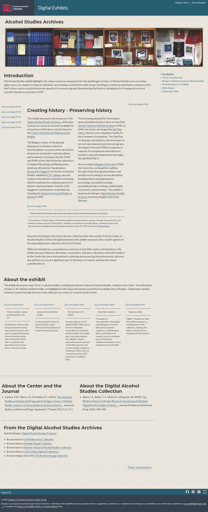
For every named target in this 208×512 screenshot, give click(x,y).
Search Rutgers (199, 2)
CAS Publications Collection (38, 439)
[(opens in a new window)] (187, 491)
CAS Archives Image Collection (51, 455)
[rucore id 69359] (138, 304)
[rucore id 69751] (13, 106)
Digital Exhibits (53, 7)
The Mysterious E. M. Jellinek (175, 84)
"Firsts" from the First (139, 467)
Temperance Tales (170, 91)
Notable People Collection (38, 443)
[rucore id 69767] (13, 127)
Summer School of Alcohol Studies (96, 125)
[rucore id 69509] (47, 304)
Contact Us (6, 492)
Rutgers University (105, 164)
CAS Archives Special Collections (41, 451)
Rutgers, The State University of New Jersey (27, 499)
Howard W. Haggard (38, 171)
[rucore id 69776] (13, 122)
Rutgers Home (181, 2)
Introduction (168, 74)
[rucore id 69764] (13, 112)
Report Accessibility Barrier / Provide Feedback (38, 506)
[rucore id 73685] (108, 304)
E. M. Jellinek (54, 175)
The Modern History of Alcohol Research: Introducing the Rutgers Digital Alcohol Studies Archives (115, 401)
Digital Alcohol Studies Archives (44, 122)
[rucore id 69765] (141, 104)
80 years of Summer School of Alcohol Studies (183, 81)
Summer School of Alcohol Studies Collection (47, 447)
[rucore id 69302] (76, 206)
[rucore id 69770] (13, 117)
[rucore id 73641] (78, 304)
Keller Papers (168, 88)
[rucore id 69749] (17, 304)
